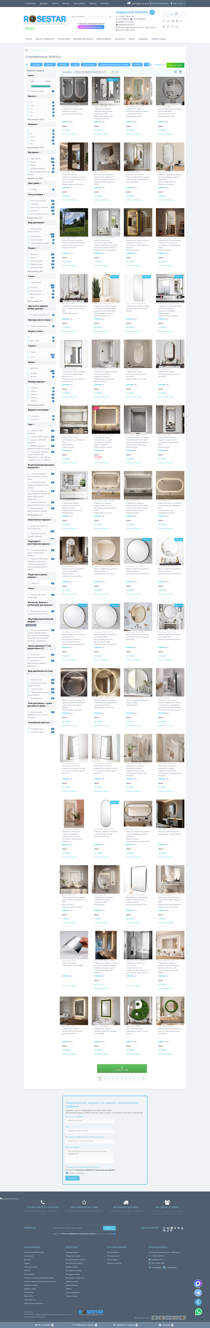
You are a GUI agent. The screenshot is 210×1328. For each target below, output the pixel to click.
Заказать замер (175, 65)
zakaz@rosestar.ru (126, 24)
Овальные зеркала (72, 1292)
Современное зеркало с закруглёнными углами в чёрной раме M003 (103, 111)
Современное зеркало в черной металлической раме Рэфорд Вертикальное (73, 374)
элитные (63, 64)
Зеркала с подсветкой (45, 39)
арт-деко (36, 64)
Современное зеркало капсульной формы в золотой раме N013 (168, 374)
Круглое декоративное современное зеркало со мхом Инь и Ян (137, 1031)
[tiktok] (172, 27)
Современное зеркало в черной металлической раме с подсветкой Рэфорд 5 (105, 374)
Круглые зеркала (72, 1285)
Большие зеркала (72, 1252)
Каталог (29, 39)
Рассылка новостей (114, 1263)
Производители (30, 1300)
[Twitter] (164, 27)
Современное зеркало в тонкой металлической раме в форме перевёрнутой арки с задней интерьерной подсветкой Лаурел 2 (105, 968)
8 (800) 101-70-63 (125, 22)
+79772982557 (139, 19)
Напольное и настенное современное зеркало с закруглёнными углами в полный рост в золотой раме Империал (136, 771)
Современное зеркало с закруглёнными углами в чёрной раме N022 (71, 505)
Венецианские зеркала (74, 1263)
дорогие (49, 64)
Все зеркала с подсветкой (75, 1278)
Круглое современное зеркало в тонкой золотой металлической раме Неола (137, 636)
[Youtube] (177, 21)
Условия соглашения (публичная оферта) (39, 1278)
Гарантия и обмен (30, 1267)
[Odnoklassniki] (181, 21)
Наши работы (79, 3)
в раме (137, 64)
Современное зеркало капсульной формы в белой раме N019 (136, 374)
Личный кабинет (113, 1252)
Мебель (132, 39)
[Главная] (26, 50)
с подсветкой (88, 64)
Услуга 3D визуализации (91, 27)
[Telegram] (172, 21)
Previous (27, 65)
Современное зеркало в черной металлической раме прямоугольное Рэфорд (169, 308)
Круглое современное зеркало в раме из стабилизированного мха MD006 (169, 1031)
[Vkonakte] (168, 21)
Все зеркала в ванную (74, 1270)
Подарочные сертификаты (33, 1303)
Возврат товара (29, 1289)
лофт (75, 64)
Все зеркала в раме (73, 1274)
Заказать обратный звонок (92, 23)
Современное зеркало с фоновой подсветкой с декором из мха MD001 (105, 1031)
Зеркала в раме (64, 39)
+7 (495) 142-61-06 (125, 16)
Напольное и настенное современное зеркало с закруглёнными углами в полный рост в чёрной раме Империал (72, 836)
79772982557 (123, 19)
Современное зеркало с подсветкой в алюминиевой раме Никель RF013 (72, 1031)
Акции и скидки (71, 1296)
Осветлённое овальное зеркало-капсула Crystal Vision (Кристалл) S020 (74, 899)
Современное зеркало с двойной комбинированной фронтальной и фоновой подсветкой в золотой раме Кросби (168, 968)
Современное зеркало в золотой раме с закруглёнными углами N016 (74, 308)
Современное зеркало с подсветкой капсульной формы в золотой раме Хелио (137, 111)
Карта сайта (28, 1296)
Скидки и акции (159, 39)
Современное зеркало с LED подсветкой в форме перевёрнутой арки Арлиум (72, 111)
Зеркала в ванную (103, 39)
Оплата (55, 3)
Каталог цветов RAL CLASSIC (34, 1252)
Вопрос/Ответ (29, 1292)
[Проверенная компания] (9, 1199)
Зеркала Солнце (72, 1267)
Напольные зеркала (73, 1256)
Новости (92, 3)
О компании (30, 3)
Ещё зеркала (120, 39)
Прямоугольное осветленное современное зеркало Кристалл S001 (169, 899)
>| (143, 1078)
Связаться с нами (30, 1285)
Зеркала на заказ (72, 1281)
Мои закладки (112, 1260)
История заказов (113, 1256)
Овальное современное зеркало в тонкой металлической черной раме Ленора (106, 834)
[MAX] (198, 1283)
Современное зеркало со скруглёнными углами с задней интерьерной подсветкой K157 (137, 505)
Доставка (44, 3)
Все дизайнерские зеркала (75, 1260)
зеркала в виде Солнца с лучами (114, 64)
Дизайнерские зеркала (83, 39)
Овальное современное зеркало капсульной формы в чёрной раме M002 (170, 176)
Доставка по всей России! (144, 3)
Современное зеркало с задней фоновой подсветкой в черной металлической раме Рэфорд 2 (137, 439)
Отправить (72, 1178)
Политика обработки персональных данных (40, 1281)
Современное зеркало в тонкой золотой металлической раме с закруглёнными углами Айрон (105, 308)
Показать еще (122, 1069)
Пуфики (68, 1289)
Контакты (105, 3)
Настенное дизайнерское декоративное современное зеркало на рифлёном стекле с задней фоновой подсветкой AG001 (105, 179)
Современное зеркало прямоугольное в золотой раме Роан (73, 439)
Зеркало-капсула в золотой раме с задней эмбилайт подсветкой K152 (170, 505)
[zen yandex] (168, 27)
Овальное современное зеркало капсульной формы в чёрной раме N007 (138, 834)
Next (150, 65)
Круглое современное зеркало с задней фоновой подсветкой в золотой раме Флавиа (105, 702)
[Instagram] (164, 21)
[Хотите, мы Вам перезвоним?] (198, 1302)
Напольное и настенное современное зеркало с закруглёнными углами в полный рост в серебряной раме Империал (170, 771)
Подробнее (31, 625)
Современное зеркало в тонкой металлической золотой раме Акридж (137, 308)
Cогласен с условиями (76, 1173)
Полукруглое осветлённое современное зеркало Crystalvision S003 (103, 899)
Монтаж (66, 3)
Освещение (143, 39)
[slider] (29, 86)
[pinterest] (176, 27)
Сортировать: (67, 72)
